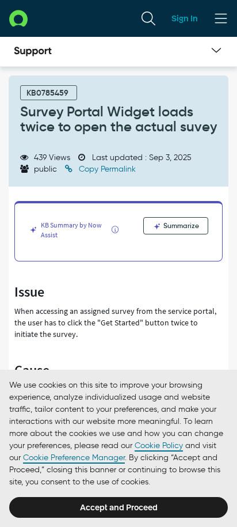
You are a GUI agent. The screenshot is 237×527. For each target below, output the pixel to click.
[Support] (33, 52)
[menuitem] (148, 18)
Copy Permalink (106, 169)
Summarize (180, 225)
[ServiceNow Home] (18, 18)
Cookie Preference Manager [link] (74, 457)
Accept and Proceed (119, 507)
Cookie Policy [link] (159, 445)
